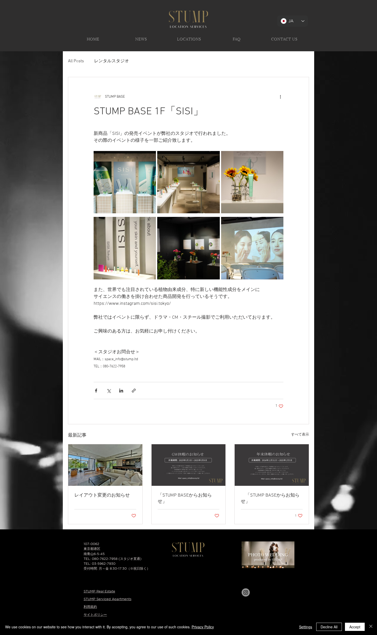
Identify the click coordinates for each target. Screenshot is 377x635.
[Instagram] (246, 592)
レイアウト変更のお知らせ (102, 495)
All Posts (76, 61)
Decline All (329, 626)
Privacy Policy (203, 626)
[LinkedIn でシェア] (121, 390)
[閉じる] (371, 627)
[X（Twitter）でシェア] (108, 390)
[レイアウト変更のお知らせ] (105, 465)
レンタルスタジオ (111, 61)
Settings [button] (305, 626)
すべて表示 (300, 434)
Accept (354, 626)
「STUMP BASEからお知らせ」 (185, 498)
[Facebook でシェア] (96, 390)
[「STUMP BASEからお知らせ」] (189, 465)
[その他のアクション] (280, 97)
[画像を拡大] (125, 182)
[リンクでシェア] (133, 390)
